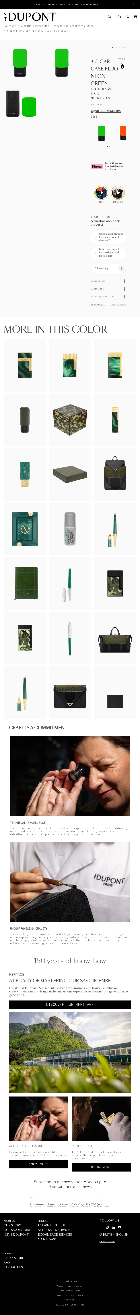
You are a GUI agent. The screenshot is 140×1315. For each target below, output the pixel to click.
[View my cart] (119, 16)
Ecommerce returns (55, 1225)
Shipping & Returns (102, 297)
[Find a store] (128, 16)
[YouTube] (119, 1227)
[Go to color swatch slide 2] (109, 146)
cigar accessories (106, 111)
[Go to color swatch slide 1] (107, 146)
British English (115, 1234)
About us (9, 1221)
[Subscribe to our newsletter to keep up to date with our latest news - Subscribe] (104, 1197)
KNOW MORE (38, 1164)
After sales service (54, 1230)
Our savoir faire (17, 1230)
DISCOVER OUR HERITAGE (70, 1005)
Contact (9, 1254)
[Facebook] (101, 1227)
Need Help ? (98, 305)
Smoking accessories (34, 26)
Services (43, 1221)
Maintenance (48, 1239)
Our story (12, 1225)
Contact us (13, 1267)
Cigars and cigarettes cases (74, 26)
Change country (107, 1242)
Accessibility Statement (70, 1295)
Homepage (10, 26)
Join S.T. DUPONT (16, 1234)
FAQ (7, 1263)
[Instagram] (107, 1227)
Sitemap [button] (70, 1300)
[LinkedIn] (113, 1227)
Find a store (118, 305)
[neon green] (102, 133)
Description (98, 281)
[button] (109, 16)
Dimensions (97, 289)
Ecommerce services (55, 1234)
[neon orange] (124, 133)
